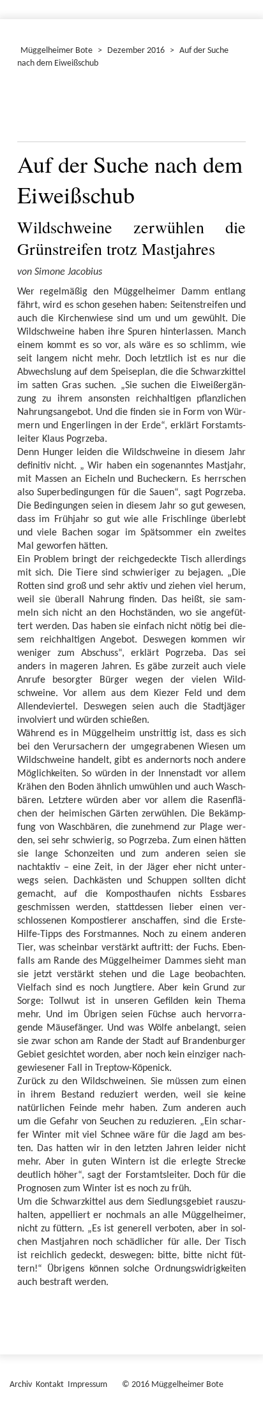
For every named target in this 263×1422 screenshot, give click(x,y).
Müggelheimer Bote (56, 50)
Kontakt (50, 1384)
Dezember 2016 (136, 50)
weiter (228, 108)
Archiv (21, 1384)
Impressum (87, 1384)
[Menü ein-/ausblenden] (245, 3)
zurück (34, 108)
